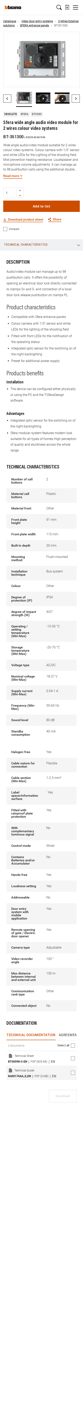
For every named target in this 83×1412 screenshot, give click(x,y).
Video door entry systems (37, 21)
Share (57, 219)
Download (63, 1096)
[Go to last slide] (7, 99)
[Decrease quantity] (20, 195)
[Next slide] (76, 99)
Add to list (41, 206)
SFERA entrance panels (34, 25)
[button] (59, 7)
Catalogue (9, 21)
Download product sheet (25, 219)
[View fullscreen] (73, 80)
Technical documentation (31, 1035)
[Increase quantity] (20, 190)
